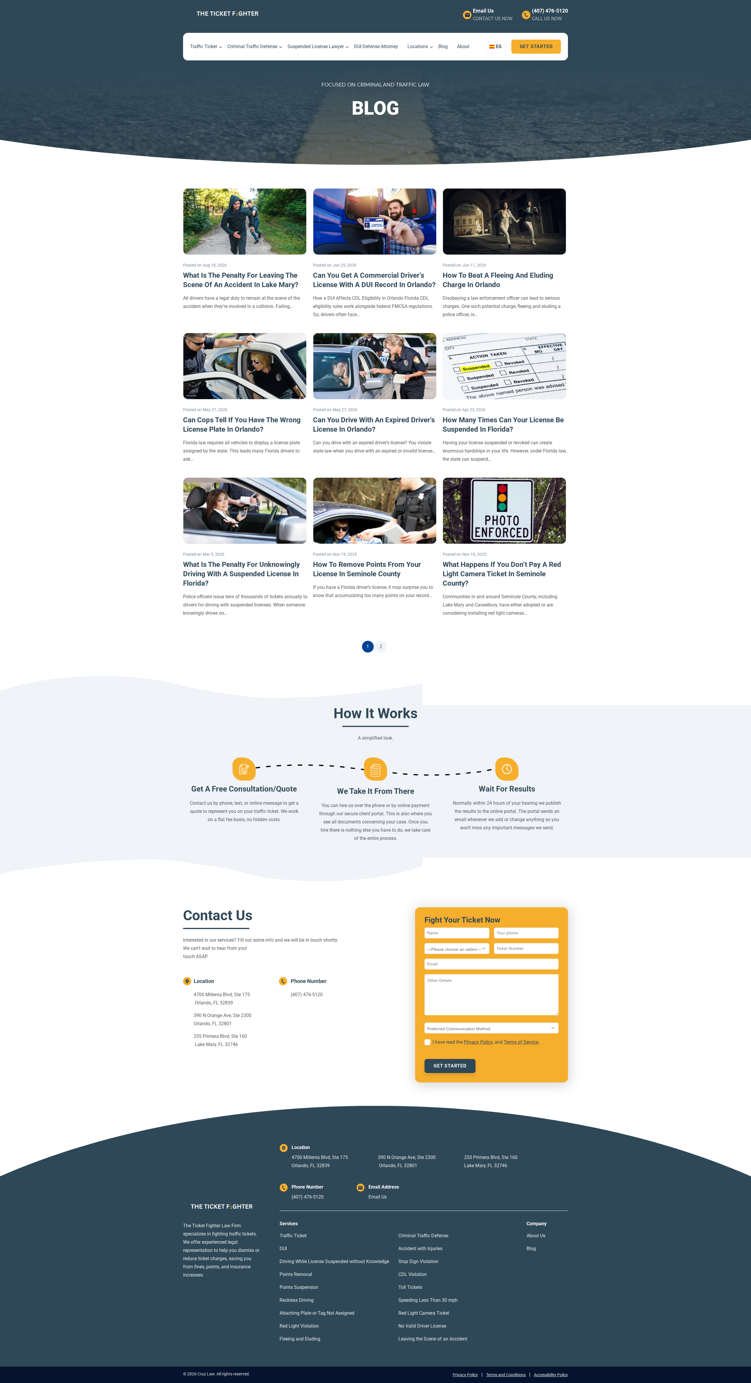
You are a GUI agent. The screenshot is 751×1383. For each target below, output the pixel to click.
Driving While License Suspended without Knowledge (334, 1261)
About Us (536, 1235)
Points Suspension (299, 1287)
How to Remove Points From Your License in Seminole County (367, 569)
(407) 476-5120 (550, 11)
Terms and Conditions (506, 1374)
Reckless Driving (297, 1300)
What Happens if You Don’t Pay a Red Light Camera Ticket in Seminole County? (502, 573)
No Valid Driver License (422, 1326)
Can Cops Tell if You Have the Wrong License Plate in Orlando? (242, 424)
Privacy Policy (478, 1042)
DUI (283, 1248)
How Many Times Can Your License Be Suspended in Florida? (503, 424)
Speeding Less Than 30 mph (428, 1300)
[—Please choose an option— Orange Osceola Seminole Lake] (456, 948)
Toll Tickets (410, 1287)
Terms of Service (521, 1042)
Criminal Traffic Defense (252, 46)
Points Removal (296, 1274)
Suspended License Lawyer (315, 46)
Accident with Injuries (420, 1248)
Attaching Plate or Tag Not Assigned (317, 1313)
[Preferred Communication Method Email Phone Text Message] (491, 1028)
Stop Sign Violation (418, 1261)
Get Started (536, 46)
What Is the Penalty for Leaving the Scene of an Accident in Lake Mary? (240, 280)
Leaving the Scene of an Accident (432, 1339)
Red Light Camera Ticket (423, 1313)
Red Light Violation (299, 1326)
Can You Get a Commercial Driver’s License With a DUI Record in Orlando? (374, 280)
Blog (443, 46)
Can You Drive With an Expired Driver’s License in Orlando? (374, 424)
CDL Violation (412, 1274)
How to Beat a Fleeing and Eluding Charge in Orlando (498, 280)
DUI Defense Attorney (376, 46)
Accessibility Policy (551, 1374)
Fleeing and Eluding (300, 1339)
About (463, 46)
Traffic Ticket (203, 46)
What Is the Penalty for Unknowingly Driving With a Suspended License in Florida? (241, 573)
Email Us (483, 11)
